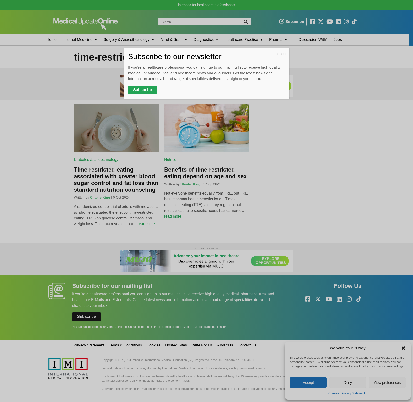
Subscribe (142, 90)
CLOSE (282, 54)
